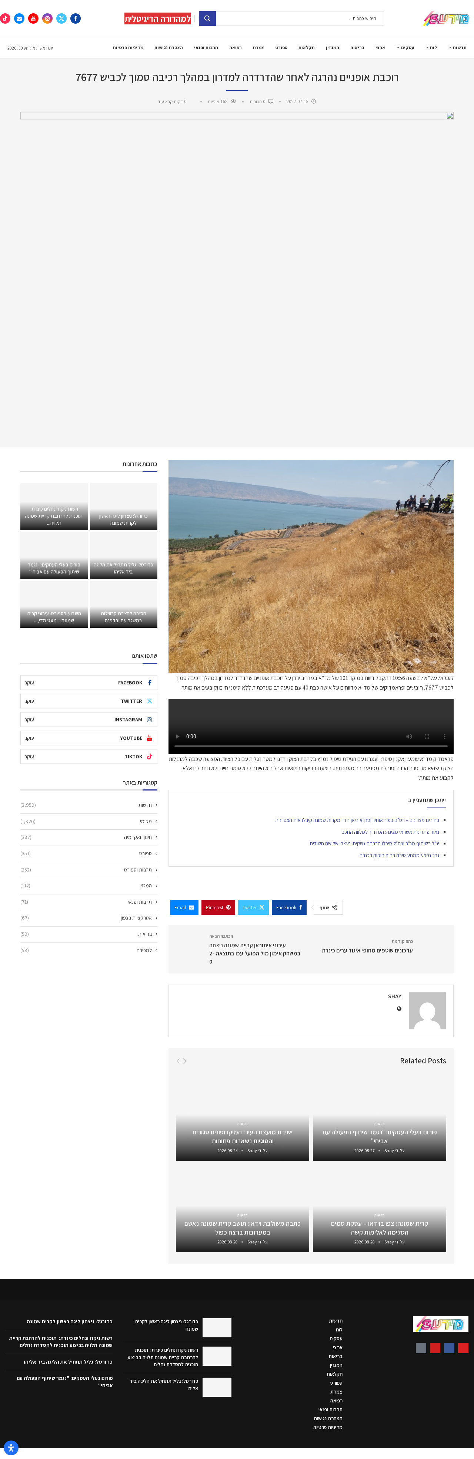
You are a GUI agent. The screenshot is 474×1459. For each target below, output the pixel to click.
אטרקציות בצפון (86, 917)
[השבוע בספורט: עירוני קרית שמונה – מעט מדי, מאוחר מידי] (54, 604)
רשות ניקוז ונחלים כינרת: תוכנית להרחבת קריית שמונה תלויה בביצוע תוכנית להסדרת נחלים (162, 1357)
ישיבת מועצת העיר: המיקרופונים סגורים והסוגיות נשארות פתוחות (243, 1136)
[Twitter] (61, 18)
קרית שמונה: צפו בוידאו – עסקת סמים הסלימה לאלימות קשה (379, 1227)
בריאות (357, 47)
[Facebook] (75, 18)
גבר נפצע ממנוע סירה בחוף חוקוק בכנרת (399, 855)
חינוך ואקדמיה (86, 837)
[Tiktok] (5, 18)
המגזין (332, 47)
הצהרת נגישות (168, 47)
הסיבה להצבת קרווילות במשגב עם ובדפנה (123, 617)
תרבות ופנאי (206, 47)
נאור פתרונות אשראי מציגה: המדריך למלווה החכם (390, 832)
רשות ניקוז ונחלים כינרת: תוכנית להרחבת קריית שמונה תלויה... (54, 515)
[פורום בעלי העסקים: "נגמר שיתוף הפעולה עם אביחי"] (54, 555)
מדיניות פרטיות (128, 47)
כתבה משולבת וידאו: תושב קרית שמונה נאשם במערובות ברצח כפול (242, 1227)
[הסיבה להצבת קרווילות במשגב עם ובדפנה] (123, 604)
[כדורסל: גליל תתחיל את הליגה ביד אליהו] (123, 555)
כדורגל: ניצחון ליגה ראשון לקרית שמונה (123, 519)
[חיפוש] (207, 18)
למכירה (86, 950)
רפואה (235, 47)
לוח (433, 47)
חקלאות (306, 47)
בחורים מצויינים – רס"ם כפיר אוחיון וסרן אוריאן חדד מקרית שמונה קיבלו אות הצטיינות (357, 820)
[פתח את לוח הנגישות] (11, 1448)
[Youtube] (33, 18)
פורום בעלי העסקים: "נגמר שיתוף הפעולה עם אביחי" (380, 1136)
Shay (394, 996)
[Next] (184, 1061)
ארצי (380, 47)
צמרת (258, 47)
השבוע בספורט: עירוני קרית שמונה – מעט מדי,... (54, 617)
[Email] (19, 18)
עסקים (407, 47)
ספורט (281, 47)
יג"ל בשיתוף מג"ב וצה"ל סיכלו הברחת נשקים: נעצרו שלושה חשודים (374, 843)
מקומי (86, 821)
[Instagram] (47, 18)
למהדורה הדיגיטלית (157, 18)
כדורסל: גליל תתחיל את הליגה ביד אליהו (123, 568)
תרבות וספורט (86, 869)
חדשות (460, 47)
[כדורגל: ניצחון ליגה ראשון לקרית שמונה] (123, 506)
